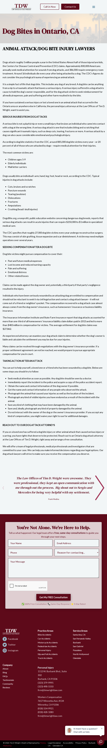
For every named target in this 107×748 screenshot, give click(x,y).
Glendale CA (58, 745)
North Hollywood (81, 654)
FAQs (5, 676)
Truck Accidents (45, 658)
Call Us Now (50, 6)
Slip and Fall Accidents (48, 654)
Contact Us (70, 6)
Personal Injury (44, 650)
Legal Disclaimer (54, 743)
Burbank (77, 642)
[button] (92, 7)
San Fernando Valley (82, 638)
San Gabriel (78, 646)
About (5, 668)
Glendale (77, 658)
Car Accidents (44, 638)
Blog (5, 672)
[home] (21, 6)
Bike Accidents (44, 634)
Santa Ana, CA (79, 634)
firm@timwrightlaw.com (50, 690)
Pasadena (77, 650)
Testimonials (8, 680)
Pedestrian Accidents (47, 646)
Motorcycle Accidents (48, 642)
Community (8, 684)
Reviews (6, 687)
